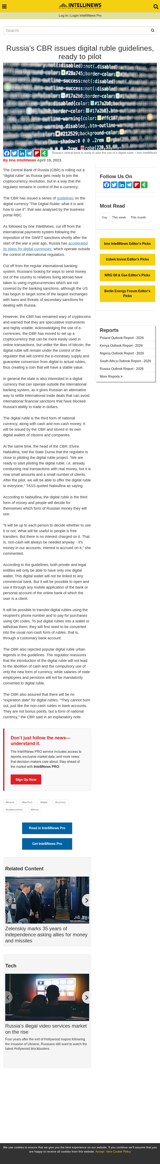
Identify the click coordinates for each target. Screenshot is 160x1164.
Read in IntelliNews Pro (47, 828)
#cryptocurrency (14, 809)
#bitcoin (35, 809)
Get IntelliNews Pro (47, 843)
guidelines (65, 198)
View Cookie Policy (118, 1151)
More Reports (110, 376)
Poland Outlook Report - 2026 (122, 338)
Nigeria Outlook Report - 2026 (122, 353)
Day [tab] (105, 217)
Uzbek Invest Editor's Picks (127, 259)
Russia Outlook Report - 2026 (122, 369)
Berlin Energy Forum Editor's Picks (127, 293)
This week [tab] (119, 217)
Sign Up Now (26, 779)
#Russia (10, 802)
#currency (60, 802)
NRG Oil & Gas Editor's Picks (127, 275)
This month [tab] (138, 217)
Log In (63, 16)
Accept (99, 1151)
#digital (43, 802)
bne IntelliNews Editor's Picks (127, 243)
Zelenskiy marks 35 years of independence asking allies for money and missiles (46, 934)
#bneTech (27, 802)
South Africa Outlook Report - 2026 (125, 361)
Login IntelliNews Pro (85, 16)
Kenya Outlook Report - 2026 (121, 345)
